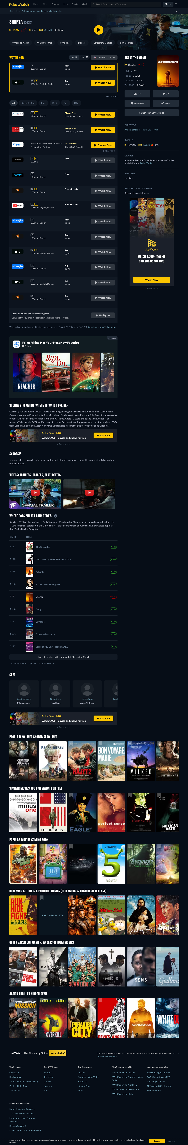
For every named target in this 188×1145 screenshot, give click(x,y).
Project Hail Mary (18, 1086)
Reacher (48, 1086)
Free (43, 103)
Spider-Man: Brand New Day (23, 1081)
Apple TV (82, 1081)
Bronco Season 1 (17, 1125)
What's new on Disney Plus (126, 1089)
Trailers (82, 42)
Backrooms (15, 1076)
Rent (54, 103)
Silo (45, 1090)
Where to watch (20, 42)
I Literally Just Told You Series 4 (25, 1130)
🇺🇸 (102, 57)
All (13, 103)
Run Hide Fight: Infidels (158, 1072)
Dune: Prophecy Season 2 (22, 1108)
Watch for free (44, 42)
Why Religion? (154, 1090)
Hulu (80, 1090)
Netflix (81, 1072)
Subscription (28, 103)
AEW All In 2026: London (159, 1086)
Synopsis (65, 42)
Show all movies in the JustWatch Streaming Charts (63, 657)
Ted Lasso (48, 1076)
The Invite (14, 1090)
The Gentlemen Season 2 (21, 1113)
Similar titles (126, 42)
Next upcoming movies (157, 1067)
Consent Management (107, 1056)
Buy (66, 103)
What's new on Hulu (122, 1093)
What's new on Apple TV (124, 1084)
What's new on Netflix (123, 1072)
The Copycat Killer (156, 1081)
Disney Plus (84, 1086)
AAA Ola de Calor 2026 (158, 1076)
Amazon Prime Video (88, 1076)
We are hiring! (58, 1053)
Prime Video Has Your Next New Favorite (50, 342)
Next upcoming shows (19, 1103)
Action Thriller (146, 163)
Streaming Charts (103, 42)
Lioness (47, 1081)
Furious (48, 1072)
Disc (76, 103)
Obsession (14, 1072)
